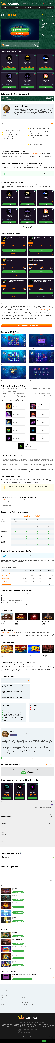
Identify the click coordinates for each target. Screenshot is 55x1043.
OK (43, 1041)
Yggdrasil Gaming (45, 656)
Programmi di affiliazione (27, 1004)
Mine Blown (14, 888)
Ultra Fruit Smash (38, 516)
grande (3, 264)
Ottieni (14, 250)
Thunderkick (14, 933)
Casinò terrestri (25, 1002)
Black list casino (4, 993)
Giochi (16, 7)
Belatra (16, 655)
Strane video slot (5, 872)
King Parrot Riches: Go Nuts (26, 516)
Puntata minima (32, 264)
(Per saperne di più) (36, 1040)
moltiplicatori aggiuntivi (45, 309)
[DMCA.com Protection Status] (27, 1032)
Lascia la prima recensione (47, 16)
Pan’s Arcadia (15, 932)
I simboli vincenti (13, 457)
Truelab (2, 623)
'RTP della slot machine (8, 499)
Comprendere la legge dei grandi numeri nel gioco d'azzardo (14, 874)
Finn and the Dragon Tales (17, 902)
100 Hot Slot (5, 581)
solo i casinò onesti (37, 153)
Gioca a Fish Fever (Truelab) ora (26, 326)
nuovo (3, 243)
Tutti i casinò (27, 227)
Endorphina (14, 955)
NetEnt (13, 889)
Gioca (9, 69)
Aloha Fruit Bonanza (6, 584)
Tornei (39, 7)
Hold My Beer (48, 515)
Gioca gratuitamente (19, 892)
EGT (2, 656)
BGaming (14, 918)
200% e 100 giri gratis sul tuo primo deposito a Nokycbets (24, 974)
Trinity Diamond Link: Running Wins (19, 946)
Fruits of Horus (5, 578)
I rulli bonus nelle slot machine (8, 870)
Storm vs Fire (5, 575)
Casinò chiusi (4, 995)
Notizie (23, 997)
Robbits (14, 961)
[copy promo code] (11, 66)
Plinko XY (14, 917)
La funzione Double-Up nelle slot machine (10, 876)
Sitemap (23, 1000)
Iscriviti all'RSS (27, 1036)
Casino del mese (25, 990)
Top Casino (3, 184)
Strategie (24, 995)
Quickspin (14, 962)
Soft (22, 993)
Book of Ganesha (15, 953)
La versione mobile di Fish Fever (8, 632)
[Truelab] (52, 805)
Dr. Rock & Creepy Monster (7, 573)
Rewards (3, 1009)
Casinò (6, 7)
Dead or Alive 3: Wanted (17, 939)
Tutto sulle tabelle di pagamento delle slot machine (12, 878)
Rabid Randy (14, 895)
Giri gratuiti (28, 7)
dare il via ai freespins (36, 389)
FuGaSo (13, 948)
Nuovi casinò (4, 990)
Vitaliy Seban (6, 115)
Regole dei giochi (5, 1006)
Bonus (49, 7)
